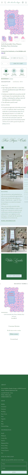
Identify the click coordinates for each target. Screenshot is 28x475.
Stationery (3, 409)
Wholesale (3, 435)
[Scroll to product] (2, 147)
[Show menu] (1, 2)
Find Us (3, 440)
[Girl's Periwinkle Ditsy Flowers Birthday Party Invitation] (14, 299)
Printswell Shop (4, 426)
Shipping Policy (5, 443)
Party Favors (4, 414)
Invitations (3, 406)
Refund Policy (4, 448)
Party (2, 416)
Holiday (3, 404)
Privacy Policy (4, 445)
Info (2, 421)
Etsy (2, 453)
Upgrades (3, 419)
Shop (2, 423)
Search (2, 433)
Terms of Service (5, 450)
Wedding (3, 411)
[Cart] (25, 2)
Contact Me (4, 438)
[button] (4, 79)
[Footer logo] (6, 380)
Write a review (14, 334)
